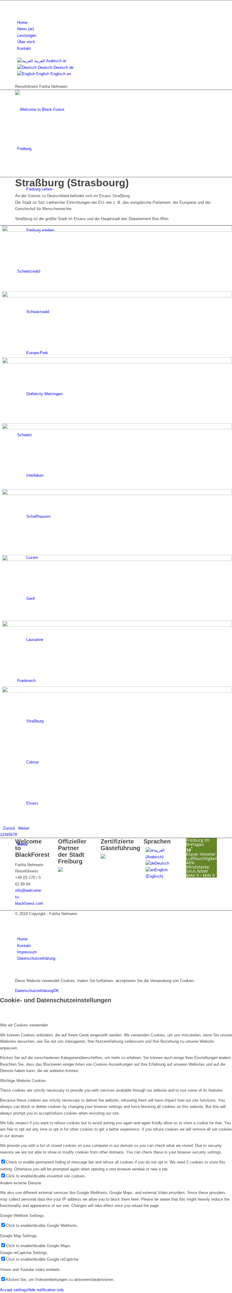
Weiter (23, 828)
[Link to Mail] (18, 10)
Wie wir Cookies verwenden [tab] (24, 1025)
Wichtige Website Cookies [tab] (23, 1080)
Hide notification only (45, 1290)
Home (22, 22)
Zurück (9, 828)
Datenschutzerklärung (34, 990)
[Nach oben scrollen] (1, 971)
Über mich (26, 42)
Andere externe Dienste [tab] (20, 1183)
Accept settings (13, 1290)
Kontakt (24, 48)
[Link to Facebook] (18, 3)
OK (56, 990)
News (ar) (25, 29)
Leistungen (26, 35)
